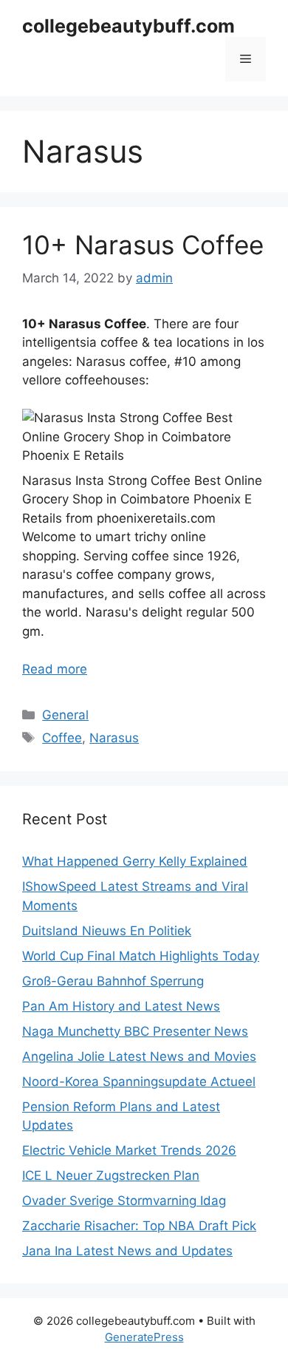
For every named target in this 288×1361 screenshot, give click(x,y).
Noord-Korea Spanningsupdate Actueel (139, 1081)
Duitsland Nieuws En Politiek (106, 930)
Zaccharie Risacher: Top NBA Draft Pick (139, 1225)
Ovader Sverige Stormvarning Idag (124, 1200)
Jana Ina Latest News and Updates (127, 1250)
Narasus (114, 737)
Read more (54, 669)
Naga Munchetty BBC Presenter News (135, 1031)
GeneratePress (144, 1337)
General (65, 714)
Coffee (62, 737)
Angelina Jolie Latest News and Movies (139, 1056)
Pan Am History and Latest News (121, 1006)
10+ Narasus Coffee (143, 244)
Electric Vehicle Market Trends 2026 (129, 1150)
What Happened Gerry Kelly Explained (134, 861)
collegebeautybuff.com (128, 26)
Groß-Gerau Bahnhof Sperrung (113, 981)
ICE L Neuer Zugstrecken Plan (110, 1175)
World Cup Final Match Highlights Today (140, 955)
